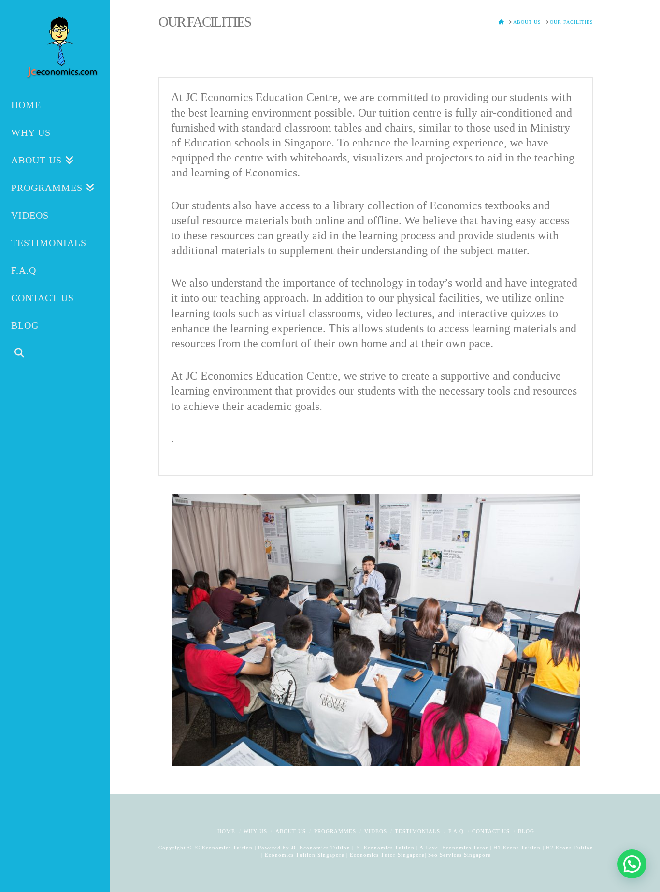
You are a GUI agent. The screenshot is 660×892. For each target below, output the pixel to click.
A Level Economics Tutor (453, 847)
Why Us (255, 831)
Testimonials (417, 831)
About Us (290, 831)
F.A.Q (456, 831)
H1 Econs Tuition (517, 847)
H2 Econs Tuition (569, 847)
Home (226, 831)
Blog (526, 831)
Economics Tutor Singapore (387, 855)
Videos (375, 831)
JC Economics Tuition (320, 847)
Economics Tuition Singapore (304, 855)
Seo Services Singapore (458, 855)
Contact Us (491, 831)
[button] (631, 863)
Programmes (335, 831)
